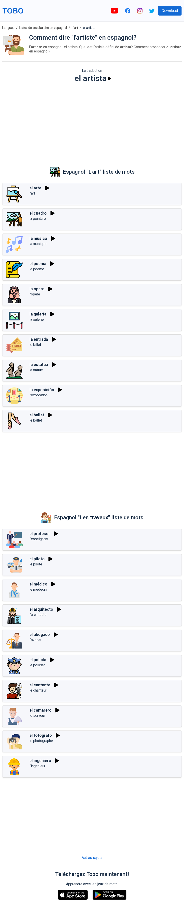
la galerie (36, 319)
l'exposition (38, 395)
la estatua (38, 364)
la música (38, 238)
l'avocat (35, 640)
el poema (37, 263)
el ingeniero (40, 760)
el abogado (39, 634)
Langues (8, 27)
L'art (75, 27)
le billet (35, 345)
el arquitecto (41, 609)
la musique (37, 244)
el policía (37, 659)
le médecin (38, 589)
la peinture (37, 218)
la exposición (41, 389)
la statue (36, 370)
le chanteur (37, 690)
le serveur (37, 715)
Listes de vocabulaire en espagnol (43, 27)
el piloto (37, 558)
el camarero (40, 710)
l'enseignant (38, 539)
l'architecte (37, 615)
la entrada (38, 339)
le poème (36, 269)
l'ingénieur (37, 766)
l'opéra (34, 294)
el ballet (36, 415)
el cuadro (38, 213)
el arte (35, 188)
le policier (37, 665)
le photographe (41, 741)
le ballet (35, 420)
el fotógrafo (40, 735)
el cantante (39, 685)
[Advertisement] (92, 121)
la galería (37, 314)
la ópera (36, 288)
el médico (38, 584)
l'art (32, 193)
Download (170, 11)
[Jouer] (110, 79)
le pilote (35, 564)
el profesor (39, 533)
